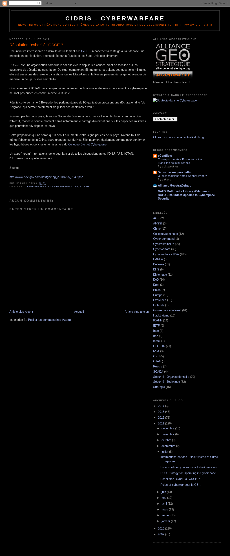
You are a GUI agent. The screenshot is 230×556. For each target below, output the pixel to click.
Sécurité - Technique (166, 381)
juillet (165, 451)
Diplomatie (160, 274)
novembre (168, 434)
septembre (168, 446)
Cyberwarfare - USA (63, 186)
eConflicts (165, 155)
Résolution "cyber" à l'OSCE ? (180, 479)
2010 (161, 528)
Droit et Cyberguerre (93, 144)
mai (164, 497)
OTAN (157, 361)
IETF (156, 325)
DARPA (158, 259)
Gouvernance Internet (167, 310)
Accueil (79, 311)
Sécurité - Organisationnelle (171, 376)
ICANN (157, 320)
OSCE (84, 51)
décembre (168, 428)
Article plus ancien (137, 311)
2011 (161, 423)
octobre (166, 440)
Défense (158, 264)
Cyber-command (164, 238)
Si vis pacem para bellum (175, 172)
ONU (156, 356)
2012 (161, 417)
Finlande (158, 305)
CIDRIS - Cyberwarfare (115, 18)
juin (164, 492)
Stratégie (159, 387)
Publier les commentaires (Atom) (49, 319)
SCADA (158, 371)
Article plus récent (21, 311)
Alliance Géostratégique (174, 185)
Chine (157, 228)
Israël (156, 341)
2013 (161, 411)
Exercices (159, 300)
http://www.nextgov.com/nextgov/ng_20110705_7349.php (46, 177)
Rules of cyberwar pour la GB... (180, 484)
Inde (156, 330)
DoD (156, 279)
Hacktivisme (161, 315)
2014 (161, 406)
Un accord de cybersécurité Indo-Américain (188, 467)
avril (164, 503)
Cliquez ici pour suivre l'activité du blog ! (179, 137)
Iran (155, 336)
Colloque (74, 144)
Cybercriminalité (163, 244)
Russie (85, 186)
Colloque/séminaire (165, 233)
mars (165, 509)
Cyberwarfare (35, 186)
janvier (166, 521)
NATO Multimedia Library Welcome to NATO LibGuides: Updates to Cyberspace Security (186, 195)
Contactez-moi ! (165, 119)
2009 (161, 534)
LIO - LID (159, 346)
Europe (157, 295)
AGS (156, 218)
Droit (156, 284)
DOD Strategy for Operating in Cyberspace (188, 473)
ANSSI (157, 223)
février (165, 515)
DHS (156, 269)
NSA (156, 351)
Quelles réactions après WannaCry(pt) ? (182, 176)
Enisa (157, 290)
